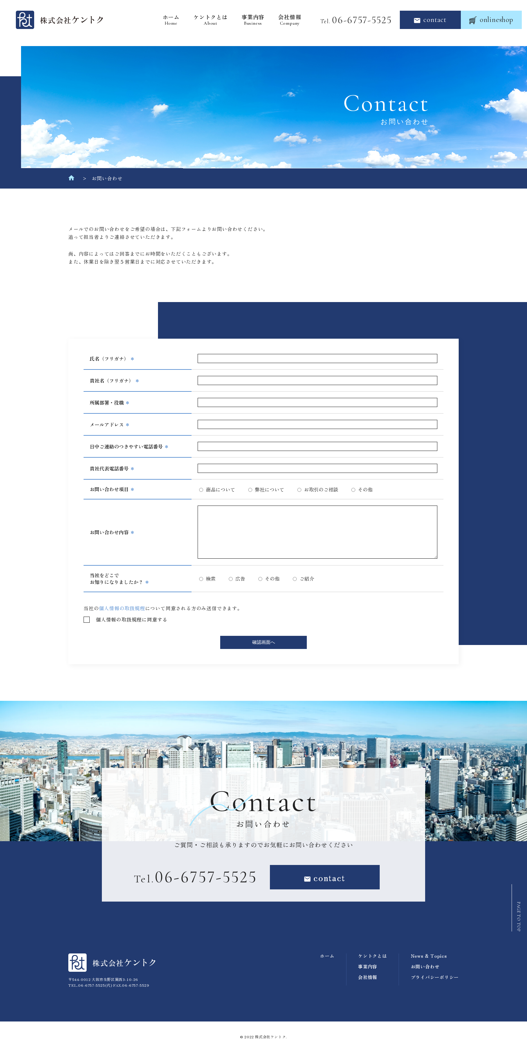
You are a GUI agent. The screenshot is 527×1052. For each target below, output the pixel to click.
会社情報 (289, 20)
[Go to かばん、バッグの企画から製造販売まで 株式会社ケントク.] (71, 179)
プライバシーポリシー (435, 977)
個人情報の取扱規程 (122, 608)
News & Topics (429, 956)
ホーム (171, 20)
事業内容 (253, 20)
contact (434, 19)
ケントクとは (210, 20)
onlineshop (496, 19)
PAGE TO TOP (518, 917)
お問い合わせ (425, 966)
